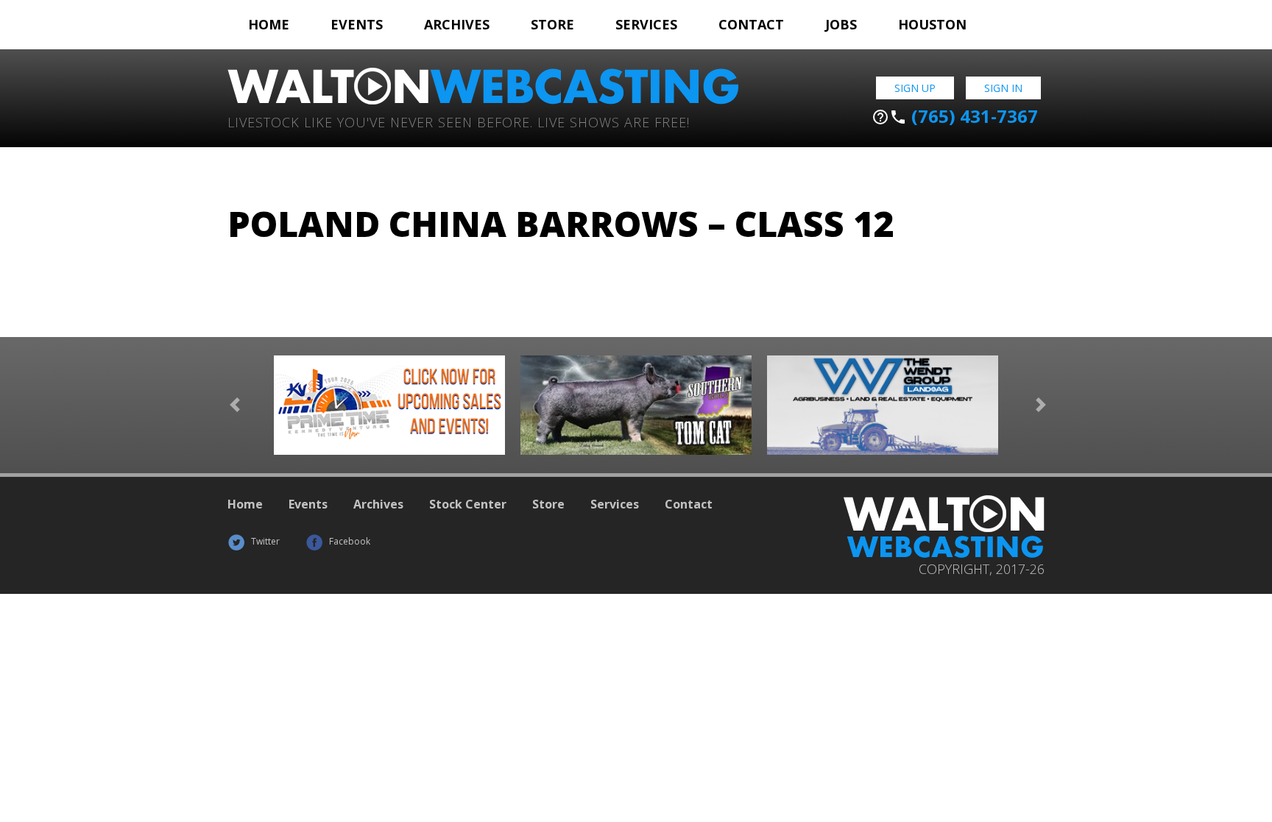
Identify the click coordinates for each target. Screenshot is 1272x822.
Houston (932, 24)
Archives (457, 24)
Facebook (348, 541)
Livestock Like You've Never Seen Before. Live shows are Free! (458, 121)
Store (552, 24)
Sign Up (915, 88)
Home (268, 24)
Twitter (264, 541)
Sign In (1003, 88)
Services (646, 24)
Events (357, 24)
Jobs (841, 24)
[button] (234, 405)
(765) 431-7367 (955, 116)
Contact (751, 24)
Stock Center (467, 504)
